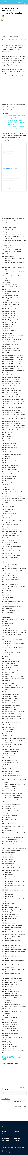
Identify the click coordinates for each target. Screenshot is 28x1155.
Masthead (17, 1138)
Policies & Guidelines (8, 1136)
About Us (5, 1131)
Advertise (5, 1133)
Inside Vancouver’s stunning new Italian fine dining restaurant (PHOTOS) (16, 122)
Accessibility (5, 1138)
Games (4, 1143)
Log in (20, 1087)
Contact (16, 1131)
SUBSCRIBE (19, 2)
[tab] (5, 1098)
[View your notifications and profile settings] (25, 1098)
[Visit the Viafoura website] (23, 1106)
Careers (16, 1143)
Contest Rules (18, 1140)
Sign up (23, 1087)
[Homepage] (5, 1126)
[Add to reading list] (25, 39)
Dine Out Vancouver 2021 (11, 1058)
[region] (14, 1097)
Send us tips (5, 1140)
